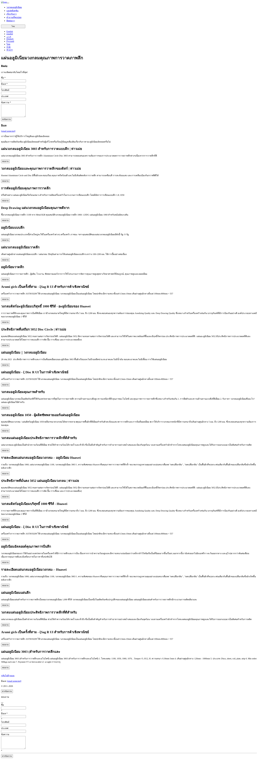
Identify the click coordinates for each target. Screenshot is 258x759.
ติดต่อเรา (10, 21)
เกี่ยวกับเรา (11, 14)
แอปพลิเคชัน (12, 11)
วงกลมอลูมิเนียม (14, 7)
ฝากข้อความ (7, 691)
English (9, 31)
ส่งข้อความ (6, 119)
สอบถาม (5, 161)
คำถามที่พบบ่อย (13, 17)
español (9, 34)
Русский (10, 41)
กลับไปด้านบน (7, 675)
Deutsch (9, 39)
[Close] (2, 702)
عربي (8, 36)
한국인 (9, 50)
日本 (8, 47)
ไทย (13, 26)
